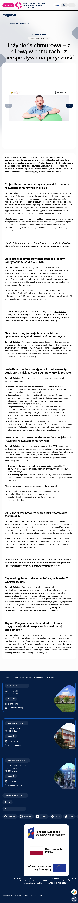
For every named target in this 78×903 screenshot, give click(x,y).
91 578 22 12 (13, 781)
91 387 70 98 (13, 741)
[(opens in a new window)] (74, 892)
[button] (74, 899)
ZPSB (39, 262)
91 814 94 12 (13, 704)
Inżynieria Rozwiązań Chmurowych (37, 166)
